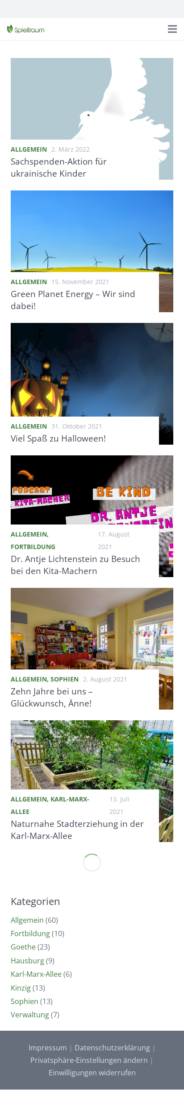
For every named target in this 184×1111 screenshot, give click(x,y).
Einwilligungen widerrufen (92, 1073)
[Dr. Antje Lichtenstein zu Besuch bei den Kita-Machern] (92, 462)
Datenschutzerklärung (112, 1048)
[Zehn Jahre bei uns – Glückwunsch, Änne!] (92, 594)
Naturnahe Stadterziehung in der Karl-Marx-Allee (77, 830)
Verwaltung (30, 1015)
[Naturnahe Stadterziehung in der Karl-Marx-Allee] (92, 726)
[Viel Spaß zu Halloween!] (92, 329)
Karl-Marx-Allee (36, 974)
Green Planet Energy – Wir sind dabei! (73, 300)
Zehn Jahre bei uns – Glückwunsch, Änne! (52, 697)
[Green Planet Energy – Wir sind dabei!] (92, 197)
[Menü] (172, 29)
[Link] (25, 29)
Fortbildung (33, 546)
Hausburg (27, 961)
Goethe (23, 947)
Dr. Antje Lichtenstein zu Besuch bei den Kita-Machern (75, 565)
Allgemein (29, 149)
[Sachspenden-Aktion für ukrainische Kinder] (92, 64)
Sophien (64, 679)
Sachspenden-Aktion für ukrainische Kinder (59, 167)
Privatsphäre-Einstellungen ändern (89, 1060)
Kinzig (21, 988)
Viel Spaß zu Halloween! (58, 438)
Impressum (48, 1048)
